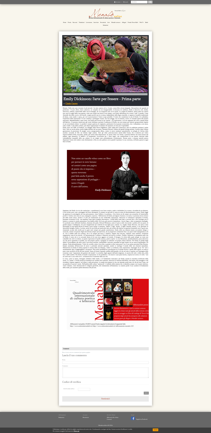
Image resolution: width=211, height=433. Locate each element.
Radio (146, 22)
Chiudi (155, 429)
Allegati (124, 22)
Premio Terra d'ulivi (133, 22)
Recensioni (103, 22)
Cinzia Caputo (71, 104)
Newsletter (86, 417)
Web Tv (142, 22)
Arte (108, 22)
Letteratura (89, 22)
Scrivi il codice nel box (68, 388)
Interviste (96, 22)
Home (64, 22)
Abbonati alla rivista (112, 417)
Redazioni (105, 25)
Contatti (109, 419)
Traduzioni (81, 22)
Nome (63, 360)
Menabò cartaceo (115, 22)
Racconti (75, 22)
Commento (65, 366)
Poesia (69, 22)
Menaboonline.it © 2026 (105, 425)
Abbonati (125, 2)
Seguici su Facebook (141, 419)
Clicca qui (76, 431)
